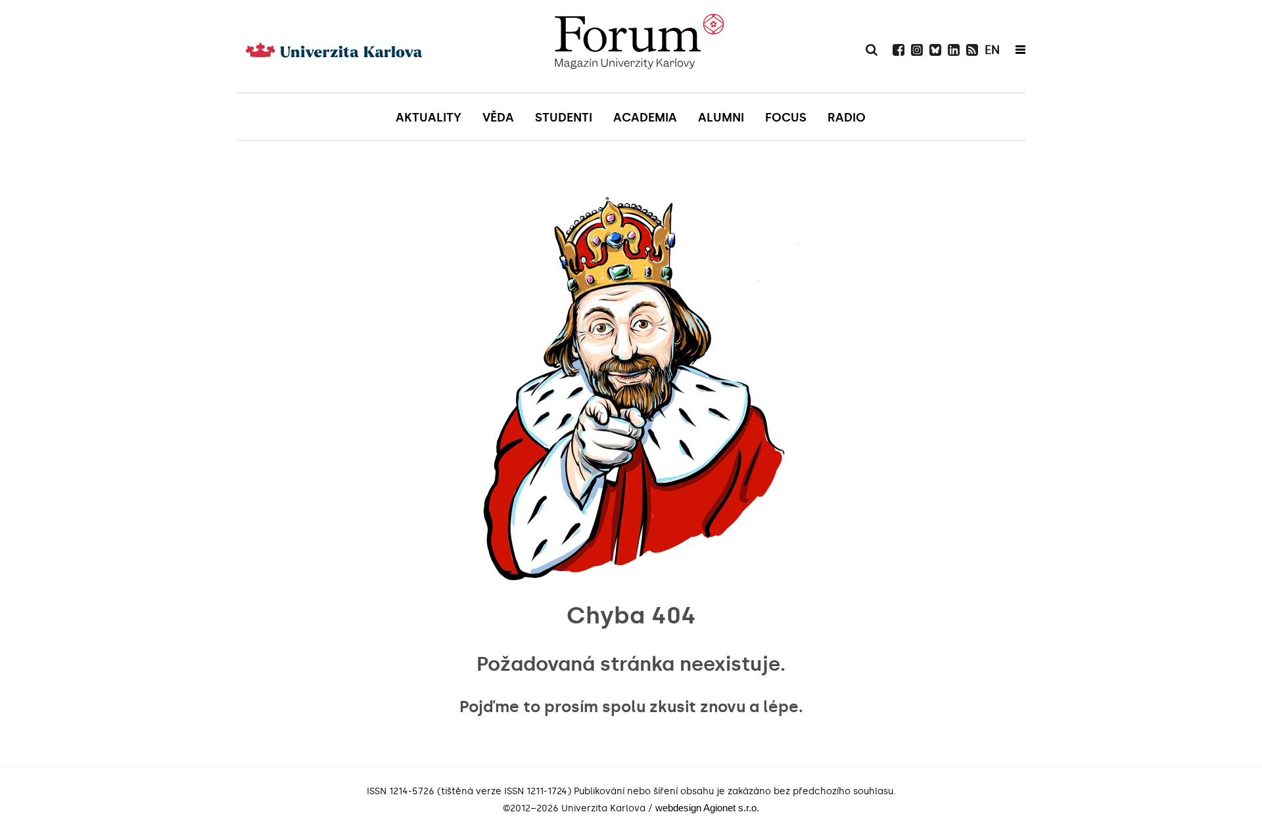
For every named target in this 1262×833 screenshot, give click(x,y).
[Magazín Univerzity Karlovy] (638, 46)
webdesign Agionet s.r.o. (707, 807)
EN (992, 50)
